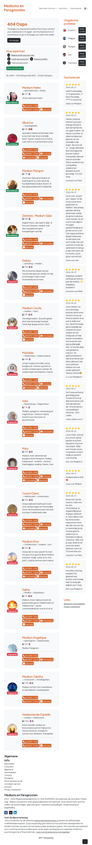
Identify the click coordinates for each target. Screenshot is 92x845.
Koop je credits (40, 59)
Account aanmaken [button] (15, 68)
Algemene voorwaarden (74, 603)
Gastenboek (75, 8)
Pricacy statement (72, 606)
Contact (8, 775)
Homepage (14, 40)
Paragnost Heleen (81, 377)
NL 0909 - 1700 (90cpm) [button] (17, 75)
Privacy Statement (12, 789)
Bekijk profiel (82, 30)
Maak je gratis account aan (22, 55)
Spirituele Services (47, 8)
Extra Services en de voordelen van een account (13, 784)
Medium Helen (79, 461)
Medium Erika (79, 589)
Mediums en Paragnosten (10, 8)
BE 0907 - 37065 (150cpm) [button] (40, 75)
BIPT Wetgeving (46, 837)
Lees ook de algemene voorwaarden (53, 832)
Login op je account (20, 59)
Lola (76, 260)
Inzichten (63, 8)
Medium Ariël (80, 484)
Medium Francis (81, 103)
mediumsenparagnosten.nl (46, 820)
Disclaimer (8, 778)
